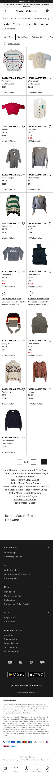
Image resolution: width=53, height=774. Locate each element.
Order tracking (11, 570)
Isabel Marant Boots (36, 486)
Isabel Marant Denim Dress (25, 483)
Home (5, 18)
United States (27, 760)
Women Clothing (41, 18)
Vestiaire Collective (15, 630)
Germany (36, 760)
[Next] (33, 462)
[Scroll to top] (44, 462)
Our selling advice (12, 595)
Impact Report (11, 643)
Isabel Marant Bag (37, 473)
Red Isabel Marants (13, 489)
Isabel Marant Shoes (36, 489)
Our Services (11, 548)
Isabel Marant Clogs (25, 496)
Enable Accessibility (26, 1)
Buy (6, 565)
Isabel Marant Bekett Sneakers (25, 493)
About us (8, 635)
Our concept (10, 552)
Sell (6, 587)
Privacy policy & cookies (25, 692)
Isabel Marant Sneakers (26, 502)
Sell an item (9, 599)
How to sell (9, 591)
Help (6, 613)
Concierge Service (13, 556)
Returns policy (11, 578)
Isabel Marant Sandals (25, 499)
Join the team (10, 647)
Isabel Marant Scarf (14, 473)
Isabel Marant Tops (13, 486)
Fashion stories (11, 651)
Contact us (9, 621)
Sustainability (10, 639)
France (5, 760)
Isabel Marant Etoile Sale (34, 470)
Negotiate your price (11, 298)
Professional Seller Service (17, 604)
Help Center (10, 617)
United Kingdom (15, 760)
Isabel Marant (10, 470)
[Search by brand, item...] (5, 11)
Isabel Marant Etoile (20, 18)
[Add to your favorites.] (23, 78)
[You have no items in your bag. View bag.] (48, 11)
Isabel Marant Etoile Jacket (25, 480)
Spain (43, 760)
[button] (48, 11)
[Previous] (19, 462)
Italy (48, 760)
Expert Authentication (38, 298)
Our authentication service (17, 574)
